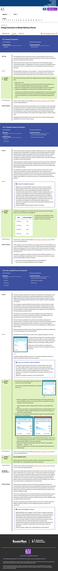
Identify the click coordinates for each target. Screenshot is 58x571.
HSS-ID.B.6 (6, 47)
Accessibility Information (32, 555)
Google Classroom (52, 4)
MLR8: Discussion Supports (37, 280)
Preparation (6, 33)
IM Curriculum (52, 0)
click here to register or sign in (43, 101)
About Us (54, 2)
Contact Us (53, 3)
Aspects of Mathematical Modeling (38, 134)
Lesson (14, 33)
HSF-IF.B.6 (6, 134)
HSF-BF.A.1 (6, 138)
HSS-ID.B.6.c (6, 285)
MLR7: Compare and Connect (37, 137)
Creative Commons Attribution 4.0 (34, 558)
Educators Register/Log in (50, 5)
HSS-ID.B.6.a (6, 141)
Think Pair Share (34, 47)
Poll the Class (34, 282)
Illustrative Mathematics (11, 558)
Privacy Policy (23, 555)
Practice (21, 33)
